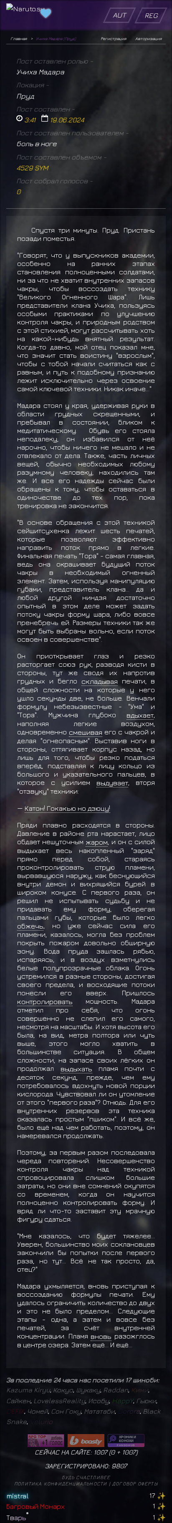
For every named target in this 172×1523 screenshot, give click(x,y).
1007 (129, 1452)
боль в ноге (36, 143)
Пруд (25, 95)
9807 (119, 1466)
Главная (18, 38)
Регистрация (113, 38)
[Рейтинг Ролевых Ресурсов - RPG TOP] (46, 1440)
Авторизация (148, 38)
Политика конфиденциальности (60, 1483)
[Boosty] (86, 1440)
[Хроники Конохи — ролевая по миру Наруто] (126, 1440)
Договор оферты (135, 1483)
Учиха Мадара (40, 71)
